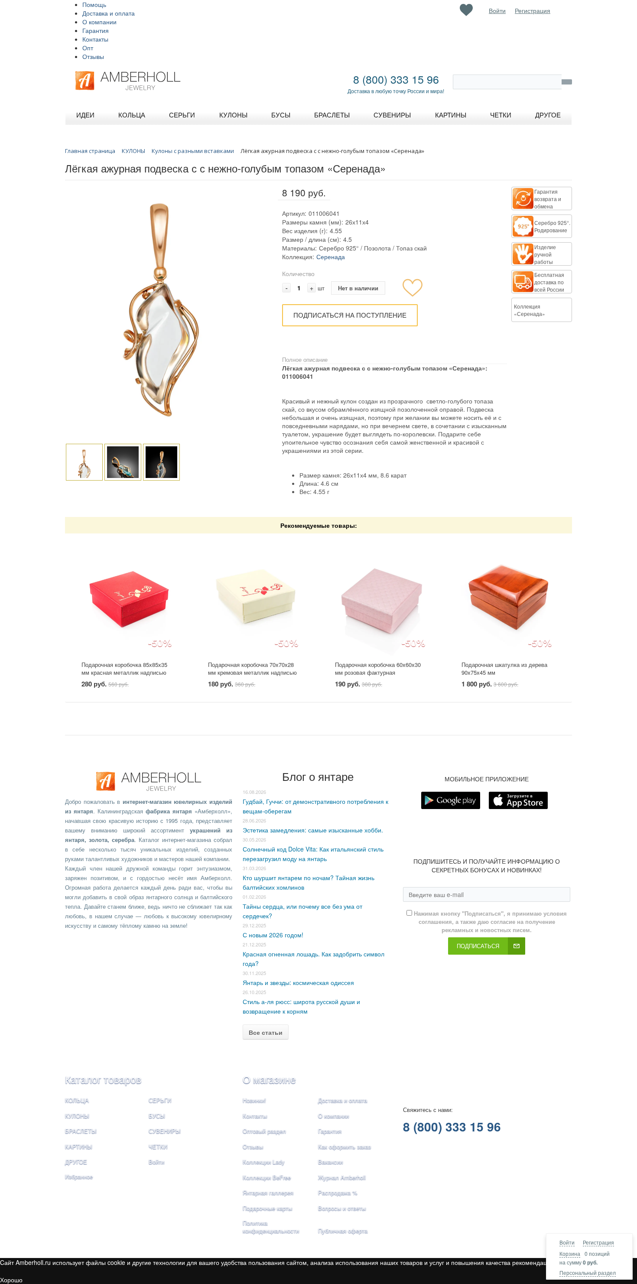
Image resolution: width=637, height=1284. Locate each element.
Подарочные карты (267, 1208)
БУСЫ (157, 1116)
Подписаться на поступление (349, 314)
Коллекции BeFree (267, 1177)
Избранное (79, 1176)
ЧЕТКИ (158, 1146)
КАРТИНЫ (78, 1146)
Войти (567, 1242)
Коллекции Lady (264, 1161)
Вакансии (330, 1161)
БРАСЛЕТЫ (81, 1131)
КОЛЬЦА (77, 1100)
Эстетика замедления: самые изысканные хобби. (313, 830)
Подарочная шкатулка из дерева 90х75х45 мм (504, 668)
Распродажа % (338, 1192)
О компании (99, 21)
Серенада (330, 256)
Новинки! (254, 1100)
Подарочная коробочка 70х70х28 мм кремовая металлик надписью (252, 668)
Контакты (95, 39)
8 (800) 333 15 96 (396, 79)
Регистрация (598, 1242)
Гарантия (95, 30)
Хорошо (11, 1279)
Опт (87, 47)
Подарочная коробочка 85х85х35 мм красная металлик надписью (124, 668)
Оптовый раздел (264, 1131)
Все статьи (266, 1032)
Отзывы (93, 56)
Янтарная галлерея (268, 1192)
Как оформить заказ (344, 1146)
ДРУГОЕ (76, 1161)
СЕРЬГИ (160, 1100)
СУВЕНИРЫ (165, 1131)
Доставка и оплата (108, 13)
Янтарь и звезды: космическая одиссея (298, 982)
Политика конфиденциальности (271, 1227)
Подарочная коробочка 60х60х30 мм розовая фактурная (378, 668)
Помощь (94, 4)
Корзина (569, 1253)
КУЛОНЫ (77, 1116)
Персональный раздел (587, 1272)
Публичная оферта (342, 1230)
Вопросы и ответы (342, 1208)
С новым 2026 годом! (273, 934)
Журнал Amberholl (342, 1177)
